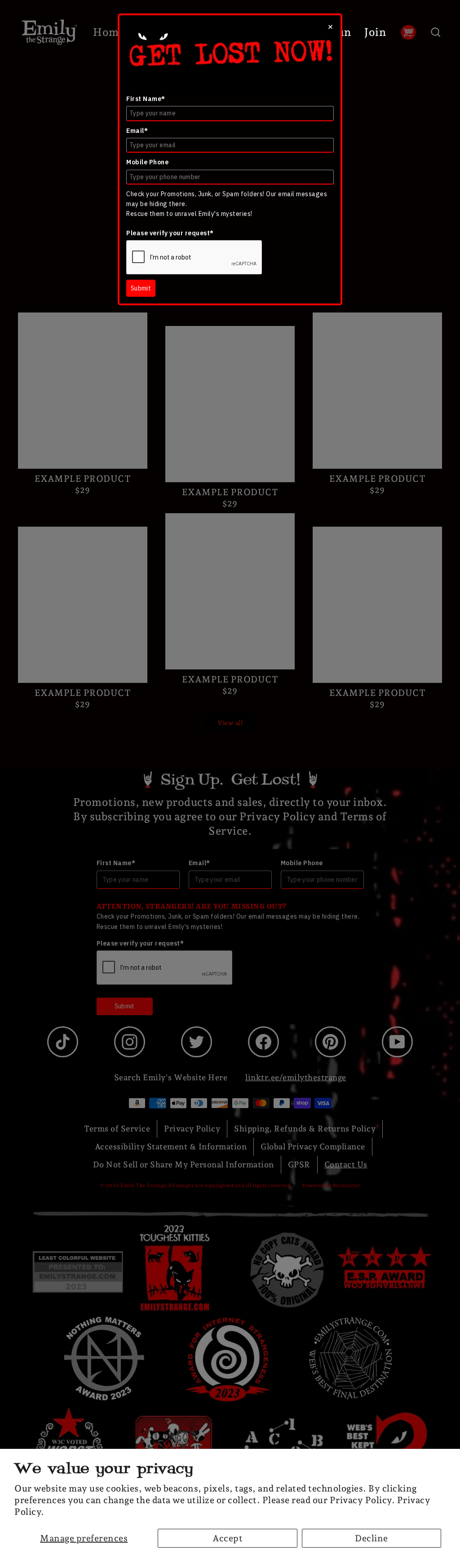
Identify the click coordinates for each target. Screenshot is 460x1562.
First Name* (145, 99)
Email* (137, 131)
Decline (371, 1538)
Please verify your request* (170, 233)
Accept (227, 1538)
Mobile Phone (147, 162)
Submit (141, 288)
